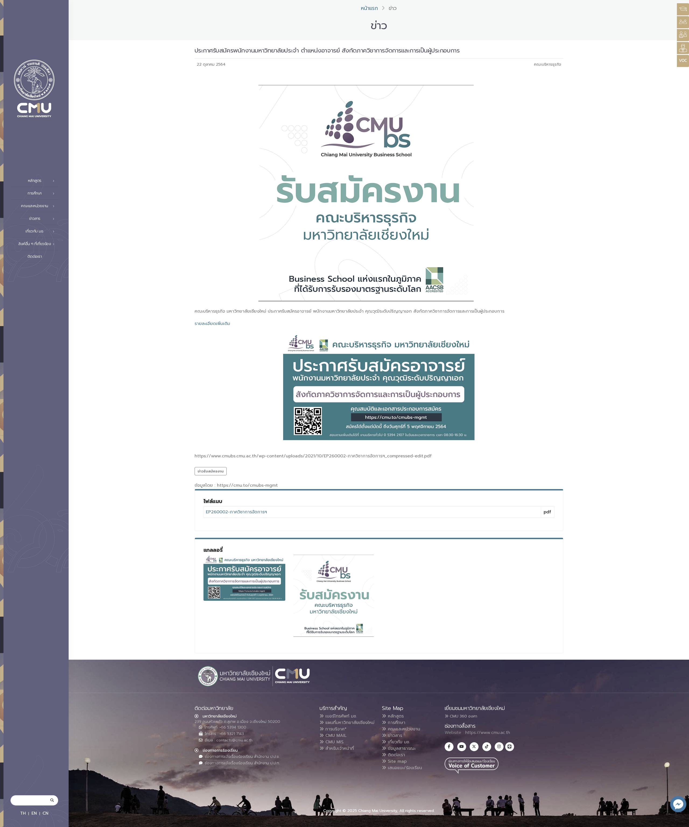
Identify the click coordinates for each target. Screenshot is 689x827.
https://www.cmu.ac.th (487, 732)
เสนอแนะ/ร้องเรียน (404, 768)
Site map (396, 761)
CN (45, 813)
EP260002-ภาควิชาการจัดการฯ (236, 512)
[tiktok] (486, 746)
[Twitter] (474, 746)
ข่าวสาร (394, 735)
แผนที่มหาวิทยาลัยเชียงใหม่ (349, 722)
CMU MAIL (335, 735)
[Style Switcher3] (683, 9)
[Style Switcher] (683, 22)
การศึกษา (395, 722)
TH (23, 813)
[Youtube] (461, 746)
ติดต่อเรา (34, 256)
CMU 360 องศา (462, 716)
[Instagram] (499, 746)
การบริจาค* (335, 729)
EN (34, 813)
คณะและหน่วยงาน (403, 729)
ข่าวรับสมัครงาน (211, 471)
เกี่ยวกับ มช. (398, 742)
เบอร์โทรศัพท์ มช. (340, 716)
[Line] (509, 746)
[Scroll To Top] (679, 821)
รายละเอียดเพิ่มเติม (212, 323)
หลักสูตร (395, 716)
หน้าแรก (369, 8)
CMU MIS (333, 742)
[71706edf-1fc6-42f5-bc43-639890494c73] (334, 596)
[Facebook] (449, 746)
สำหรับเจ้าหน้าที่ (339, 748)
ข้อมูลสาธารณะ (401, 748)
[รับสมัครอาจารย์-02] (244, 578)
